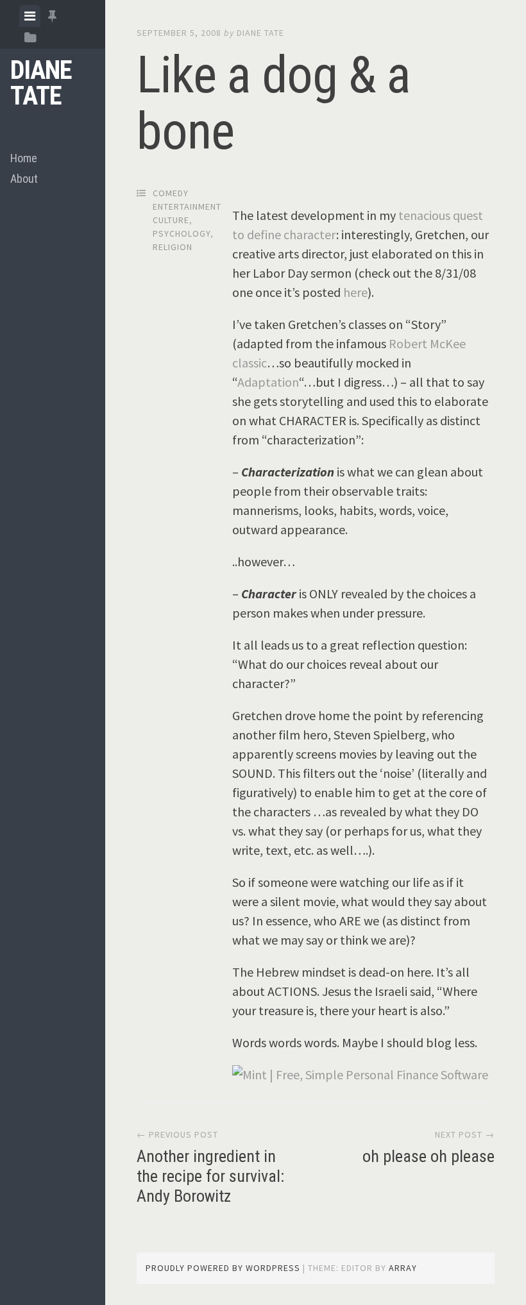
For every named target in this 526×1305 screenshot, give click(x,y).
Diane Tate (41, 83)
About (24, 178)
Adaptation (268, 382)
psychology (181, 233)
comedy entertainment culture (187, 206)
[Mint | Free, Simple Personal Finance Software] (360, 1074)
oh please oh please (428, 1156)
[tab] (29, 16)
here (355, 292)
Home (23, 158)
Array (403, 1268)
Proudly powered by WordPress (223, 1268)
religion (172, 247)
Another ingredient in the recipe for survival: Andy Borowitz (210, 1176)
